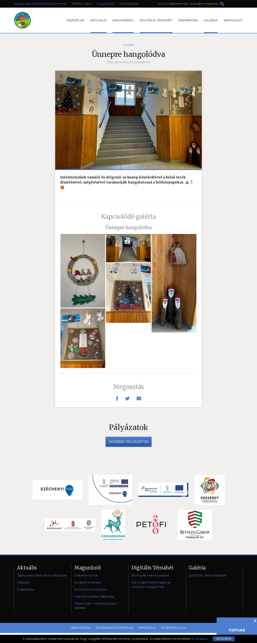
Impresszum (147, 627)
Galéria (211, 20)
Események (188, 20)
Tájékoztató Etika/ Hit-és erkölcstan (42, 575)
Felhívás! (237, 630)
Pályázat (23, 582)
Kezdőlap (76, 20)
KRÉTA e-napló (82, 3)
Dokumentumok (86, 575)
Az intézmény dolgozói (90, 589)
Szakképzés (25, 589)
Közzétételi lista (173, 627)
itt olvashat (199, 639)
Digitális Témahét (156, 20)
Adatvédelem (81, 627)
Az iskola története (87, 582)
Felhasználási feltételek (114, 627)
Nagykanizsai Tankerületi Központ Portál (40, 3)
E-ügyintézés (105, 3)
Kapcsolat (233, 20)
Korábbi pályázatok (129, 442)
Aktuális (98, 20)
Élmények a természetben (150, 575)
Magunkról (123, 20)
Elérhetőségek (129, 3)
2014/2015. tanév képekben (208, 575)
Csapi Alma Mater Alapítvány (94, 596)
